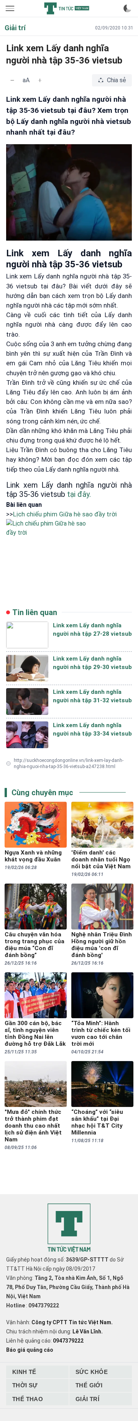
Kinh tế (24, 1372)
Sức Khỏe (92, 1372)
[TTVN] (69, 1228)
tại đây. (79, 494)
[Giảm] (12, 80)
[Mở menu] (11, 8)
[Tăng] (40, 80)
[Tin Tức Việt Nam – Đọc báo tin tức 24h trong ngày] (67, 8)
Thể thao (27, 1399)
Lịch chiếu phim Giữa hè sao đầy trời (65, 514)
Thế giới (89, 1385)
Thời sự (25, 1385)
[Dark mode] (127, 8)
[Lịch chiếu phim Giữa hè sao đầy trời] (69, 546)
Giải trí (87, 1399)
